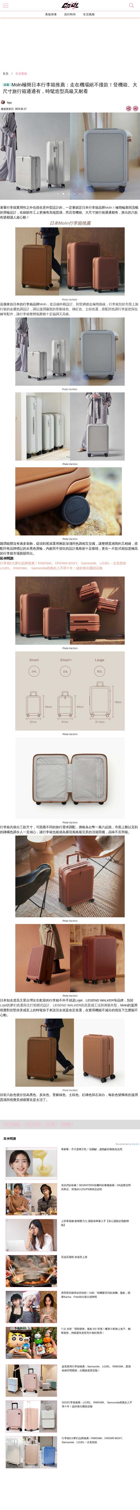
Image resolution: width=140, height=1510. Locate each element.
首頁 (6, 73)
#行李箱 (50, 1124)
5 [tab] (80, 193)
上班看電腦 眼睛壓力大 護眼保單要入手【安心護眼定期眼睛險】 (95, 1223)
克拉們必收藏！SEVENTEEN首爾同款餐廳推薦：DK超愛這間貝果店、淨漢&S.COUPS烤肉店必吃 (96, 1187)
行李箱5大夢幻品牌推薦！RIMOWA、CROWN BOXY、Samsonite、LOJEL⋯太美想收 (63, 563)
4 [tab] (74, 193)
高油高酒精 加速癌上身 (74, 1257)
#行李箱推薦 (12, 1124)
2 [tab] (63, 193)
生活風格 (89, 14)
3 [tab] (69, 193)
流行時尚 (70, 14)
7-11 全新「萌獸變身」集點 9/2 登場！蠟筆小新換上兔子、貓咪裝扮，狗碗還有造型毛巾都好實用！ (96, 1330)
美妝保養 (51, 14)
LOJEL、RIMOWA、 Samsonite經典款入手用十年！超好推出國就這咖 (51, 568)
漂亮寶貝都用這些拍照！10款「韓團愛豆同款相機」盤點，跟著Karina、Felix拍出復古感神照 (95, 1294)
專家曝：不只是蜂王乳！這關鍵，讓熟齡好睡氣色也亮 (91, 1149)
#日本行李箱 (33, 1124)
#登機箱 (66, 1124)
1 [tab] (58, 193)
